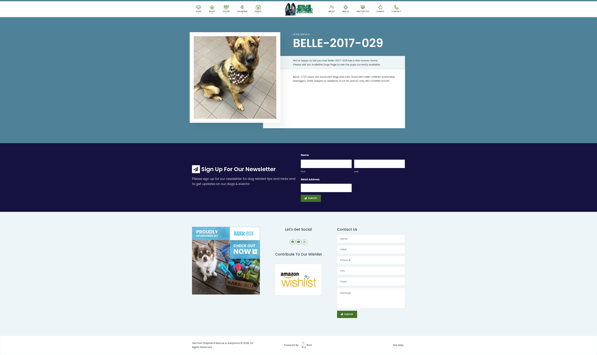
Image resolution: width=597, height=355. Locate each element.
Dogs (198, 11)
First (303, 171)
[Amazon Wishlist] (298, 279)
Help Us (345, 11)
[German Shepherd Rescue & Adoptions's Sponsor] (226, 260)
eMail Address (310, 179)
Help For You (363, 11)
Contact (396, 11)
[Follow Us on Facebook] (292, 242)
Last (356, 171)
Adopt (212, 11)
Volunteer (242, 11)
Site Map (398, 345)
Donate (380, 11)
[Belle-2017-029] (235, 77)
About (331, 11)
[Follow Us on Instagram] (304, 242)
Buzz (309, 345)
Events (258, 11)
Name (305, 155)
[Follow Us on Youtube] (298, 242)
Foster (226, 11)
